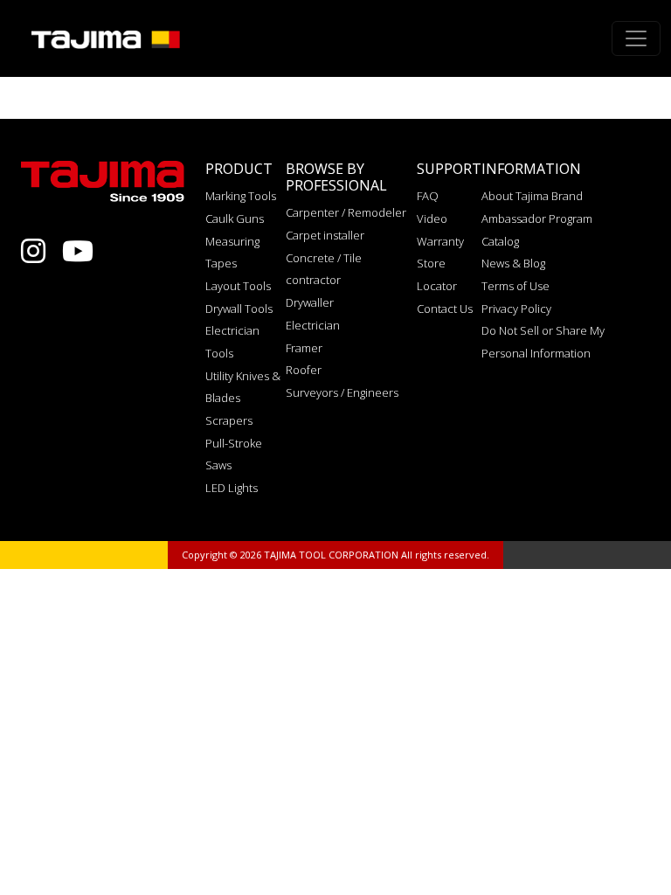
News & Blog (513, 263)
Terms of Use (515, 286)
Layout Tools (238, 286)
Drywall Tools (239, 308)
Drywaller (310, 302)
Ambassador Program (536, 218)
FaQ (428, 196)
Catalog (500, 241)
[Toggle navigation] (636, 38)
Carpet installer (325, 235)
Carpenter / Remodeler (346, 212)
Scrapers (228, 420)
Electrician (313, 325)
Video (432, 218)
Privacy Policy (516, 308)
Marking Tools (240, 196)
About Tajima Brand (532, 196)
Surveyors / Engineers (342, 392)
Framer (304, 348)
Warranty (440, 241)
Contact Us (445, 308)
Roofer (304, 370)
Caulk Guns (234, 218)
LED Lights (231, 488)
